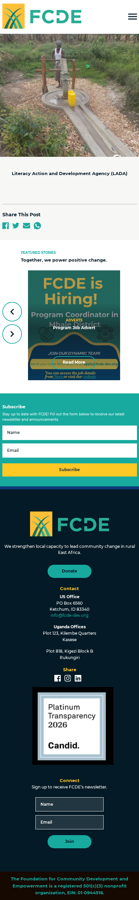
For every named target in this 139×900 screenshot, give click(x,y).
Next (12, 334)
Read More (74, 362)
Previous (12, 311)
